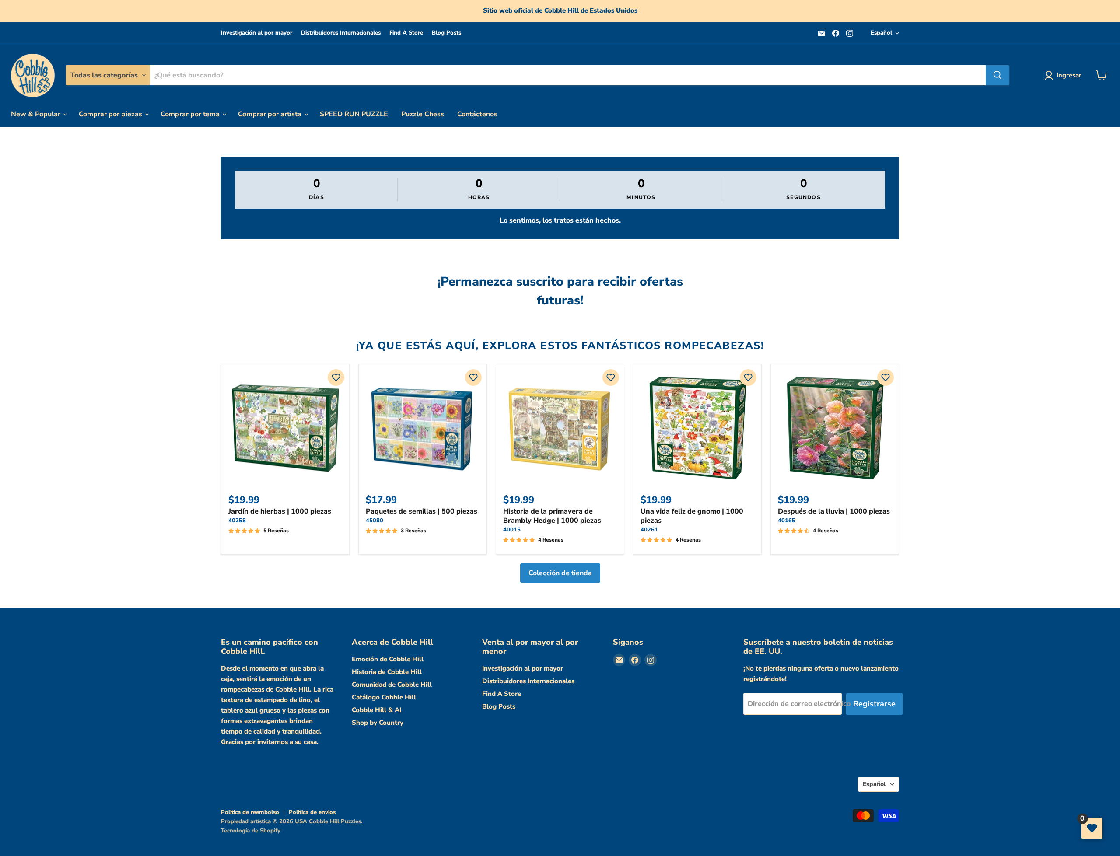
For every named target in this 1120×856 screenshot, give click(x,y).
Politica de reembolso (250, 812)
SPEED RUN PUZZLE (354, 114)
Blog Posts (446, 33)
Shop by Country (377, 722)
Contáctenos (477, 114)
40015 (512, 530)
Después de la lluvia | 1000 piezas (834, 511)
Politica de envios (312, 812)
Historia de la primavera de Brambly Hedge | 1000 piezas (552, 516)
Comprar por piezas (111, 114)
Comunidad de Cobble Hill (392, 684)
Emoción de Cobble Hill (388, 659)
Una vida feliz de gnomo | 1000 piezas (691, 516)
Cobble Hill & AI (376, 710)
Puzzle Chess (422, 114)
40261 (649, 530)
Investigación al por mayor (256, 33)
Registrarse (874, 704)
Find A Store (406, 33)
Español (881, 33)
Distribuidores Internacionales (341, 33)
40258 (237, 520)
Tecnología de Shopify (250, 831)
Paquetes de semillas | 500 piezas (421, 511)
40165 (786, 520)
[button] (336, 377)
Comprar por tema (191, 114)
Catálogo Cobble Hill (384, 697)
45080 (374, 520)
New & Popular (36, 114)
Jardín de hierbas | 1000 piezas (279, 511)
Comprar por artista (270, 114)
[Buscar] (997, 75)
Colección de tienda (560, 573)
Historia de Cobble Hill (387, 671)
